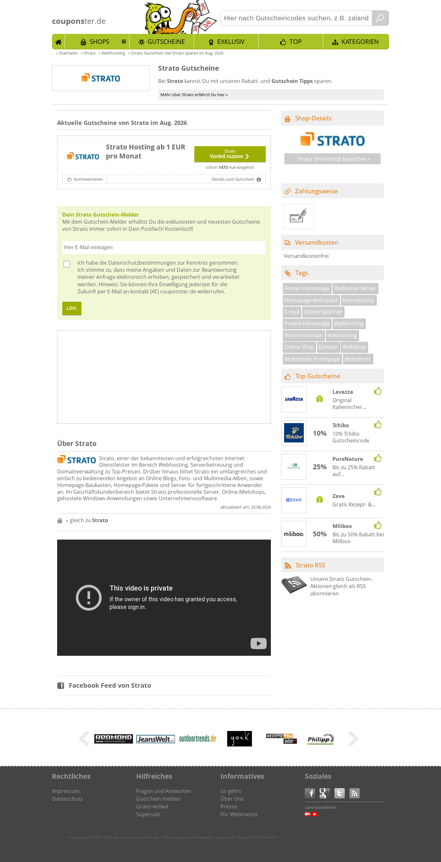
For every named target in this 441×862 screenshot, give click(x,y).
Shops (99, 41)
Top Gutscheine (317, 375)
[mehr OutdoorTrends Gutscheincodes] (197, 743)
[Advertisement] (217, 379)
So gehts (231, 791)
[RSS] (354, 792)
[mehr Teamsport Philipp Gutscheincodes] (320, 743)
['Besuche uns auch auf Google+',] (327, 792)
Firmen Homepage (307, 288)
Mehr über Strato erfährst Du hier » (194, 94)
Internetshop (358, 300)
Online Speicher (323, 311)
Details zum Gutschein (233, 179)
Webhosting (349, 323)
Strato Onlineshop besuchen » (334, 158)
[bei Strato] (83, 156)
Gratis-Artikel (152, 806)
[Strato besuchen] (332, 143)
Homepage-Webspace (311, 300)
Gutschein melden (158, 798)
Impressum (66, 791)
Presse (229, 806)
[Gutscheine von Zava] (294, 501)
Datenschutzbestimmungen (142, 262)
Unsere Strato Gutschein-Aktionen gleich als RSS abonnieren (341, 586)
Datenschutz (67, 798)
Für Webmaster (239, 814)
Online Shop (299, 346)
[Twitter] (341, 792)
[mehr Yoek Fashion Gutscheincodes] (239, 749)
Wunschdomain (303, 335)
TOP (296, 41)
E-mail (291, 311)
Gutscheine (166, 41)
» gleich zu (87, 520)
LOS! (72, 308)
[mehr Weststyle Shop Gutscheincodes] (281, 749)
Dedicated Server (355, 288)
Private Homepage (307, 323)
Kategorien (360, 41)
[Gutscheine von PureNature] (294, 467)
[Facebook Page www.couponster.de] (312, 792)
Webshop (354, 346)
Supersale (148, 814)
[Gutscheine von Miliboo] (294, 534)
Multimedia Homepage (312, 358)
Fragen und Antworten (163, 791)
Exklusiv (230, 41)
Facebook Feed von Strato (110, 685)
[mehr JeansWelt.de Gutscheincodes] (155, 744)
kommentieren (88, 179)
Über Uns (232, 798)
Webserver (357, 358)
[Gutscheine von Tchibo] (294, 433)
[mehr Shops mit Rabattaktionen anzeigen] (84, 740)
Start (58, 41)
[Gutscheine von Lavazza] (294, 400)
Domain (328, 346)
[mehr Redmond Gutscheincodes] (113, 741)
